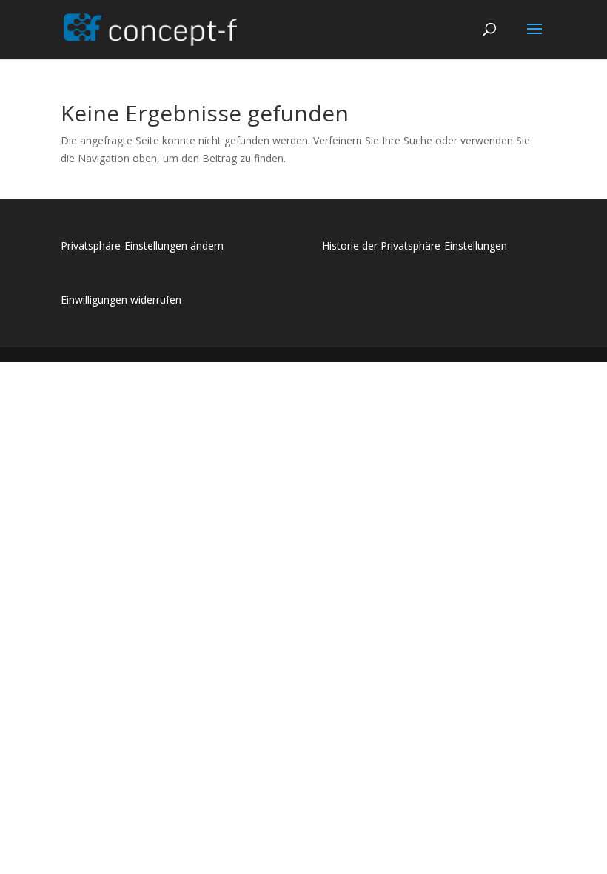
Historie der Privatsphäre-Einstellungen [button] (414, 245)
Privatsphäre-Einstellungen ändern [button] (142, 245)
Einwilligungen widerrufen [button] (121, 300)
